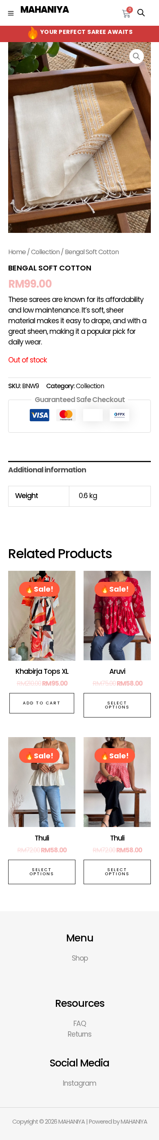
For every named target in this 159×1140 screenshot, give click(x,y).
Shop (80, 958)
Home (17, 252)
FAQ (79, 1023)
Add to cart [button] (42, 703)
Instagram (79, 1083)
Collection (45, 252)
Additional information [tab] (47, 470)
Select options (117, 705)
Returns (79, 1034)
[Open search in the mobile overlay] (141, 12)
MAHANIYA (44, 9)
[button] (136, 56)
